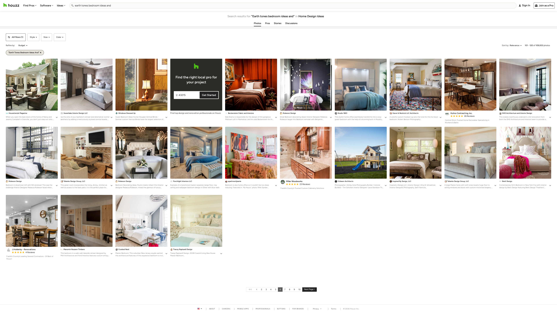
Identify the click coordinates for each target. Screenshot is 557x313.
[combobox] (293, 5)
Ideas (60, 5)
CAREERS (226, 309)
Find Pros (28, 5)
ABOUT (212, 309)
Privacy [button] (316, 309)
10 (299, 289)
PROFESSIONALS (263, 309)
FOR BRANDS (298, 309)
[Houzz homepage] (11, 5)
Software (45, 5)
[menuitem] (29, 5)
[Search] (72, 5)
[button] (16, 37)
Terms (333, 309)
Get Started (209, 95)
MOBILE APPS (243, 309)
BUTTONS (281, 309)
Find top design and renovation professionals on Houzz (195, 113)
